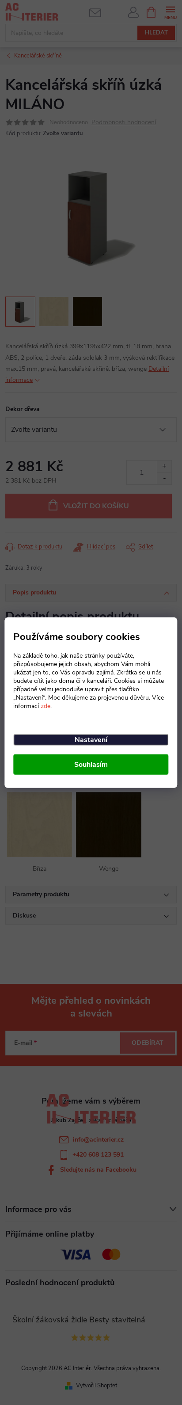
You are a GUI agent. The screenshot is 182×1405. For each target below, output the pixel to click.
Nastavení (91, 740)
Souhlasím (91, 764)
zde (45, 706)
